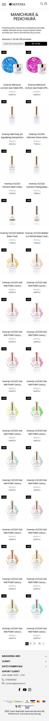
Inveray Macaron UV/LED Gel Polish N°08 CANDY (36, 86)
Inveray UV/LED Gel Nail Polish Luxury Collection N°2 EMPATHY (37, 284)
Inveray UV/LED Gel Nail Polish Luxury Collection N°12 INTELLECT (37, 531)
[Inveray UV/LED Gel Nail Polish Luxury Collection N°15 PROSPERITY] (12, 609)
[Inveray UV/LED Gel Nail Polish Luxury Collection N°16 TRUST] (37, 609)
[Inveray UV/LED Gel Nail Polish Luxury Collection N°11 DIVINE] (12, 511)
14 (40, 643)
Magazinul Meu (11, 656)
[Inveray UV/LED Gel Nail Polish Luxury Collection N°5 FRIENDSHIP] (12, 362)
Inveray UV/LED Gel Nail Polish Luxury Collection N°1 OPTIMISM (12, 284)
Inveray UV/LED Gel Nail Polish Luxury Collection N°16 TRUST (37, 630)
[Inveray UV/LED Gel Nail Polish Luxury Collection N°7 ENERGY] (12, 412)
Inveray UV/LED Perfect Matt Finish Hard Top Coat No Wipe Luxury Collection (12, 185)
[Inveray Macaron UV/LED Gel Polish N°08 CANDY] (37, 66)
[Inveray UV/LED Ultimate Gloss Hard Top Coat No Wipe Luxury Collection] (37, 115)
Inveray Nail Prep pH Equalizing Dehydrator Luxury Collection (12, 136)
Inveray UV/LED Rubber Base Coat (12, 235)
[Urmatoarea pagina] (43, 643)
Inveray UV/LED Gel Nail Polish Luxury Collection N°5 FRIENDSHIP (12, 383)
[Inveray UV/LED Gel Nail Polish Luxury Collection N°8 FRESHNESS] (37, 412)
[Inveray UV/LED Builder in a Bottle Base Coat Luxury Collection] (37, 214)
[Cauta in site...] (42, 3)
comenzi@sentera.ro (15, 683)
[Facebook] (19, 689)
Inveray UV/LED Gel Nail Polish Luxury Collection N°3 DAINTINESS (12, 333)
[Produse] (4, 5)
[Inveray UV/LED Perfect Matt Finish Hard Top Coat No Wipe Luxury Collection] (12, 165)
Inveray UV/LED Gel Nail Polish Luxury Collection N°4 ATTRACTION (37, 333)
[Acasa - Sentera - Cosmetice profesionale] (17, 4)
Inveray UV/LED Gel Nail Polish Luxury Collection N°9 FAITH (12, 482)
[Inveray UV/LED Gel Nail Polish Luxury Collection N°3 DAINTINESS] (12, 313)
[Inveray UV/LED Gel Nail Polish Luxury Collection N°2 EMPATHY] (37, 263)
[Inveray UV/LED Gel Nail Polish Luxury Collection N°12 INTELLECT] (37, 511)
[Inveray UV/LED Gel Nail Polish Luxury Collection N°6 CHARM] (37, 362)
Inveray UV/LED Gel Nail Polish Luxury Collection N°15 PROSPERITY (12, 630)
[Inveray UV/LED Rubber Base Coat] (12, 214)
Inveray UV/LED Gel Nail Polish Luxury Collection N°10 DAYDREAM (37, 482)
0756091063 (10, 679)
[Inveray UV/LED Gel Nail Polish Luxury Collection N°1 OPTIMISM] (12, 263)
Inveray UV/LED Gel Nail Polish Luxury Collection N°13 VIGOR (12, 581)
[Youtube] (24, 689)
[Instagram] (29, 689)
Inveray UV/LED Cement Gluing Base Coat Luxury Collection (36, 185)
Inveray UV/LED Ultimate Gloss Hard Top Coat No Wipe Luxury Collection (37, 136)
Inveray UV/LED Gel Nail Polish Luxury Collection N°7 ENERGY (12, 432)
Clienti (6, 661)
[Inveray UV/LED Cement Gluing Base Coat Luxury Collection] (37, 165)
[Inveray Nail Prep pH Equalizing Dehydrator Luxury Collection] (12, 115)
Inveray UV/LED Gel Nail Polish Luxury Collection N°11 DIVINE (12, 531)
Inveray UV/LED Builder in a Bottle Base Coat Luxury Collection (36, 235)
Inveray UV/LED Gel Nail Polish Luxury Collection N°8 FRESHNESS (37, 432)
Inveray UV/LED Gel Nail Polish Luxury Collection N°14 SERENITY (37, 581)
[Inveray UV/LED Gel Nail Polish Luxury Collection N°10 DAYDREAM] (37, 461)
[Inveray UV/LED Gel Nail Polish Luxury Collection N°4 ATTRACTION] (37, 313)
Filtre (37, 43)
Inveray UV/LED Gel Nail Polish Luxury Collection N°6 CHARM (36, 383)
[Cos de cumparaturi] (45, 3)
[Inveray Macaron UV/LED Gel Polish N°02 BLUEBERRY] (12, 66)
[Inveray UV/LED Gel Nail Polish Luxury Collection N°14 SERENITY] (37, 560)
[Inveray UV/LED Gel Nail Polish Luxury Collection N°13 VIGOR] (12, 560)
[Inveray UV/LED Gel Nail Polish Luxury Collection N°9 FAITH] (12, 461)
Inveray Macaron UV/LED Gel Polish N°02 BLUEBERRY (12, 86)
